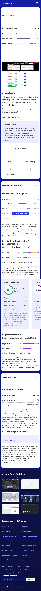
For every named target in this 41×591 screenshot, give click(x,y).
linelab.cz (24, 527)
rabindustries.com (27, 560)
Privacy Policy (6, 573)
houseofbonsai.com (8, 541)
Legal (28, 567)
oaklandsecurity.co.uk (9, 536)
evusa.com (5, 527)
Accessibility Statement (10, 570)
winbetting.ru (8, 15)
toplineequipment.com (9, 555)
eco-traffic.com (7, 550)
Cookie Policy (17, 573)
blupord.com (6, 546)
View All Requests (20, 213)
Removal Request (25, 570)
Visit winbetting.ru (11, 117)
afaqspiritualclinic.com (29, 536)
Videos (4, 567)
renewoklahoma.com (9, 560)
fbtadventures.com (28, 541)
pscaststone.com (27, 531)
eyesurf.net (25, 555)
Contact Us (20, 567)
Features (11, 567)
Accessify (9, 3)
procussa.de (6, 531)
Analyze (30, 580)
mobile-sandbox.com (28, 546)
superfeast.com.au (27, 550)
